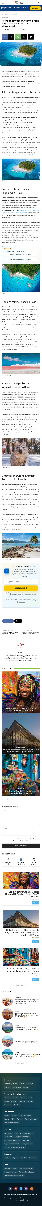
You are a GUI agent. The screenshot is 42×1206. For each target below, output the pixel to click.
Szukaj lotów (35, 8)
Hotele (22, 1084)
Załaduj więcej (20, 985)
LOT (20, 1115)
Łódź (30, 1098)
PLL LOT (19, 1119)
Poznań (13, 1101)
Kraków (23, 1098)
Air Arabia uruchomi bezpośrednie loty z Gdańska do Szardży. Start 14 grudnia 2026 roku (21, 751)
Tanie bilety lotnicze (10, 1084)
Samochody (17, 1087)
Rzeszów (22, 1101)
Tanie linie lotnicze (31, 1119)
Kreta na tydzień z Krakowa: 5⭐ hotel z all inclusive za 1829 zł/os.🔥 (27, 1055)
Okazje (17, 1011)
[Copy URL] (31, 37)
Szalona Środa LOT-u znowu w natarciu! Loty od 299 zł (30, 632)
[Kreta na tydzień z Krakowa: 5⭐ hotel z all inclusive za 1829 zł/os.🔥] (7, 1054)
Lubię (8, 858)
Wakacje (30, 1084)
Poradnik (14, 14)
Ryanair (6, 1115)
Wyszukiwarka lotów (27, 1133)
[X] (11, 37)
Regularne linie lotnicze (11, 1122)
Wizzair (14, 1115)
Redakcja (8, 29)
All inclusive (32, 1158)
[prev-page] (3, 799)
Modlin (6, 1101)
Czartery (7, 1087)
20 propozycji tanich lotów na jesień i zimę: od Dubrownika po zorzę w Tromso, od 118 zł (27, 1001)
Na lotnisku (26, 1140)
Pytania (15, 1158)
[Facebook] (5, 37)
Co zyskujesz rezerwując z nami (14, 1147)
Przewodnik (8, 1133)
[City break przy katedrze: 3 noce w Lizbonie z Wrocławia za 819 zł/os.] (7, 1041)
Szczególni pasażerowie (12, 1140)
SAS (13, 1119)
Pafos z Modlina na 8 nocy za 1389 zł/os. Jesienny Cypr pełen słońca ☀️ (26, 1028)
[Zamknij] (38, 1168)
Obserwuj (21, 858)
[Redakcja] (3, 30)
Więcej (35, 903)
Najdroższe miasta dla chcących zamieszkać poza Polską (11, 632)
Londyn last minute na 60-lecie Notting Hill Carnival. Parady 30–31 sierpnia (21, 709)
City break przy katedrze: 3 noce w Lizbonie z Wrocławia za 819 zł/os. (26, 1042)
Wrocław (17, 1105)
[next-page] (6, 799)
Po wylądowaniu (27, 1144)
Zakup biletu (8, 1136)
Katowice (15, 1098)
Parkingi (26, 1087)
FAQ (16, 1133)
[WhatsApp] (18, 37)
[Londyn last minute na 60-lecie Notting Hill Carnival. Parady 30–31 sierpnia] (21, 692)
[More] (25, 621)
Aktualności (20, 705)
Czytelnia (7, 1158)
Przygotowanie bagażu (22, 1136)
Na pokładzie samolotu (11, 1144)
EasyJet (6, 1119)
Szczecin (30, 1101)
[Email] (24, 37)
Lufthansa (27, 1115)
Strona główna (6, 14)
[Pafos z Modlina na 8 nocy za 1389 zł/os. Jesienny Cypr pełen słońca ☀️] (7, 1027)
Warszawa (7, 1105)
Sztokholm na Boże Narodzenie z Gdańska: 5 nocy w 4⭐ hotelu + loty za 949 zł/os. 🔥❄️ (26, 1015)
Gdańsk (7, 1098)
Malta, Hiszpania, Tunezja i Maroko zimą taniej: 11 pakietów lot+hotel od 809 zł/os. (21, 792)
